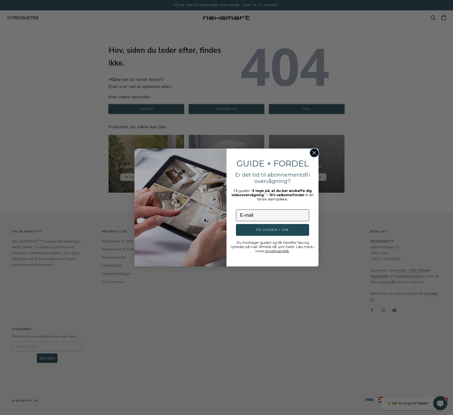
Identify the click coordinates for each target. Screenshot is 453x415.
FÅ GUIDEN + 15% (272, 230)
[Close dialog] (314, 153)
